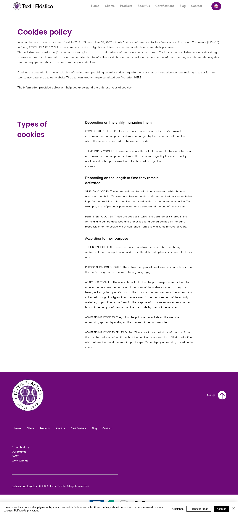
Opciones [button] (178, 509)
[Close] (233, 508)
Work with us (20, 460)
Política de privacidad (26, 510)
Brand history (20, 447)
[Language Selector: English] (216, 6)
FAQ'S (15, 456)
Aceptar (221, 509)
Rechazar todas (199, 509)
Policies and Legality (24, 486)
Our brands (19, 452)
